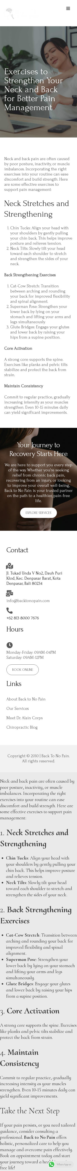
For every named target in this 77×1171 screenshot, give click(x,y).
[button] (38, 513)
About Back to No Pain (26, 699)
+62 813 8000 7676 (22, 618)
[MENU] (68, 8)
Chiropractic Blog (22, 727)
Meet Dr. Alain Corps (24, 718)
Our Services (17, 708)
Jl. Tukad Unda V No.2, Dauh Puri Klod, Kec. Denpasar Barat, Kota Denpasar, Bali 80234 (34, 578)
